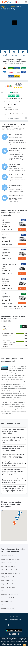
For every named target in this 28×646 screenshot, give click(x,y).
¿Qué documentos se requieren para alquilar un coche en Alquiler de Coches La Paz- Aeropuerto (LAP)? (13, 456)
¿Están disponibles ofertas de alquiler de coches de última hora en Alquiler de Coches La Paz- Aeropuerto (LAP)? (12, 472)
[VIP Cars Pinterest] (15, 634)
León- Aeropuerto (7, 601)
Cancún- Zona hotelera (8, 590)
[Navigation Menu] (26, 2)
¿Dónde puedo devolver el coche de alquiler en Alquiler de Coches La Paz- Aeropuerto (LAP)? (12, 480)
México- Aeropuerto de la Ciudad (11, 559)
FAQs (6, 625)
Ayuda (10, 625)
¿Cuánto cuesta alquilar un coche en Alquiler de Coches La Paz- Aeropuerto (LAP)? (13, 431)
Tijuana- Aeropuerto (7, 583)
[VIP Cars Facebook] (10, 634)
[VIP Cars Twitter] (13, 634)
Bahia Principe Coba (8, 608)
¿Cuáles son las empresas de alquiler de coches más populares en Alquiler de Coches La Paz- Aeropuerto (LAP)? (13, 439)
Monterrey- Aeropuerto (8, 587)
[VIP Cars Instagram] (18, 634)
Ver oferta (22, 229)
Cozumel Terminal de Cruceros (11, 573)
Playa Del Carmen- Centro (9, 576)
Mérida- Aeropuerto (7, 580)
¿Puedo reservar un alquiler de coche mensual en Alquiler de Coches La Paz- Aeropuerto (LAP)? (13, 448)
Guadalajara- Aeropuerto (9, 562)
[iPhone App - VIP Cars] (18, 630)
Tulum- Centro (6, 605)
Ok (24, 644)
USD (22, 2)
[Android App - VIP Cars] (10, 630)
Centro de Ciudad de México (10, 594)
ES (18, 2)
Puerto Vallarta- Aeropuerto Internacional (13, 569)
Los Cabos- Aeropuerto (8, 566)
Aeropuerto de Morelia (8, 598)
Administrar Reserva (18, 625)
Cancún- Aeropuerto (8, 555)
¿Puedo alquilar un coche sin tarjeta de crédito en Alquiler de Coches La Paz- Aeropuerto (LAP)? (12, 463)
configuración (17, 644)
